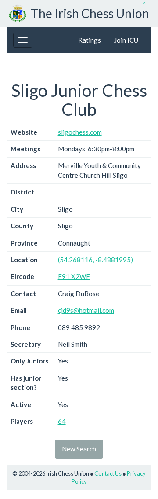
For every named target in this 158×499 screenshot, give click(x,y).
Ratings (89, 40)
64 (62, 421)
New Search (79, 449)
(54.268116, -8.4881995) (95, 260)
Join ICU (126, 40)
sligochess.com (80, 132)
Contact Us (108, 473)
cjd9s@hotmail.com (86, 310)
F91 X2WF (74, 276)
